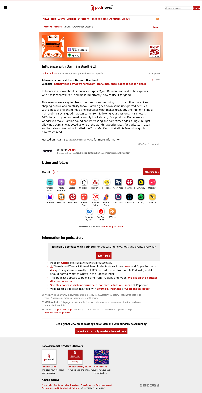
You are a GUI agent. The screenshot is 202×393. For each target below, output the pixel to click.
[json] (155, 386)
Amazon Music (49, 189)
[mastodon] (141, 386)
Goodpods (106, 187)
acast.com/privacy (81, 139)
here (127, 266)
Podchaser (118, 202)
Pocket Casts (84, 203)
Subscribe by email (89, 218)
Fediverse (95, 187)
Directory (83, 18)
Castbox (72, 187)
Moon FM (50, 202)
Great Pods (118, 187)
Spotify (141, 202)
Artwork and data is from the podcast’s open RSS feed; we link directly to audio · (113, 144)
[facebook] (145, 386)
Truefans (115, 288)
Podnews (47, 26)
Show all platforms (112, 226)
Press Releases (99, 18)
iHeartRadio (130, 187)
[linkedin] (148, 386)
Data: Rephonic (153, 73)
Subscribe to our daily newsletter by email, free (101, 331)
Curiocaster (84, 187)
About (126, 18)
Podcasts (58, 26)
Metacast (152, 187)
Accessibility (56, 388)
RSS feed (112, 217)
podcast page (64, 309)
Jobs (53, 18)
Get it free (104, 255)
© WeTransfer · (149, 144)
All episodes (152, 171)
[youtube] (151, 386)
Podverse (129, 202)
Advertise (115, 18)
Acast (72, 149)
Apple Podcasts (61, 189)
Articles (71, 18)
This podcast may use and (93, 153)
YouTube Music (101, 218)
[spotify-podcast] (73, 56)
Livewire (102, 288)
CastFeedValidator (137, 288)
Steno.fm (152, 202)
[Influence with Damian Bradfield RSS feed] (158, 19)
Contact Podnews (71, 388)
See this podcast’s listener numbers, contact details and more (91, 285)
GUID (64, 262)
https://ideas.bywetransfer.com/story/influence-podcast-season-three (100, 84)
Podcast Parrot (106, 203)
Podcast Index (95, 203)
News (46, 18)
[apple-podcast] (78, 50)
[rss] (158, 386)
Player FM (72, 202)
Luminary (141, 187)
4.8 (56, 73)
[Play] (53, 172)
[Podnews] (92, 8)
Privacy (45, 388)
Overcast (61, 202)
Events (62, 18)
